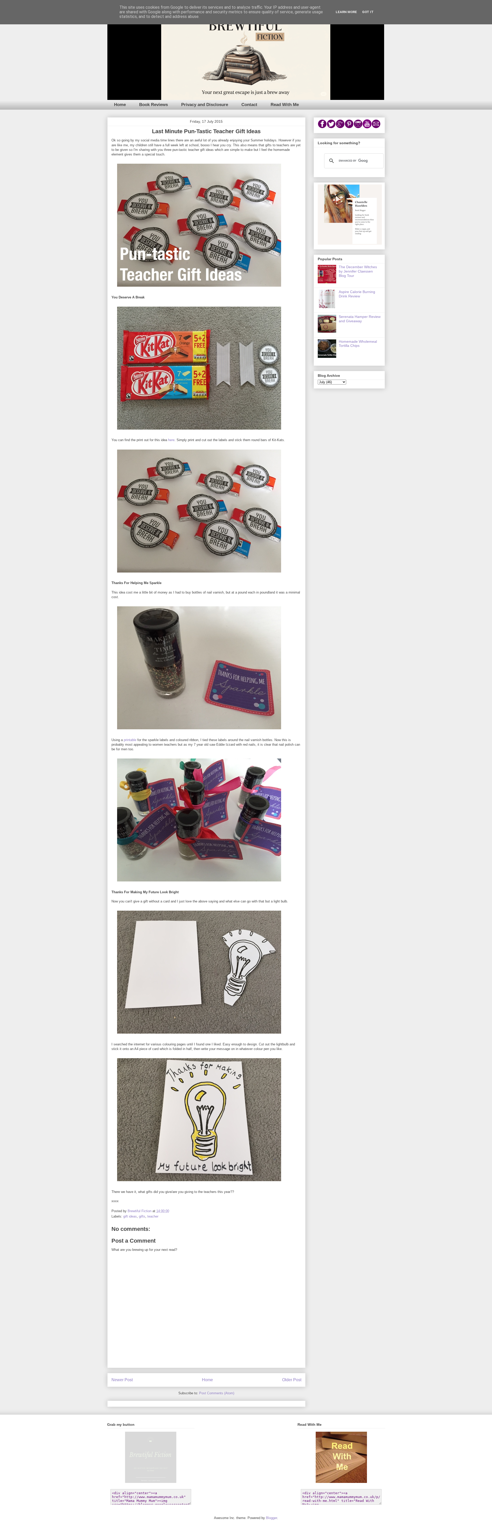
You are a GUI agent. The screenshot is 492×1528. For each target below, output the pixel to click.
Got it (368, 12)
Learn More (346, 12)
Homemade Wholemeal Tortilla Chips (358, 343)
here (171, 440)
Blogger (271, 1518)
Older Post (291, 1380)
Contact (249, 104)
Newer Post (122, 1380)
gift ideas (130, 1216)
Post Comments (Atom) (216, 1393)
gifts (142, 1216)
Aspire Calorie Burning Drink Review (357, 294)
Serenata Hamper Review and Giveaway (360, 319)
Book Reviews (153, 104)
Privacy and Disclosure (204, 104)
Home (120, 104)
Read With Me (285, 104)
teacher (152, 1216)
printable (130, 740)
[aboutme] (350, 243)
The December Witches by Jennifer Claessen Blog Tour (358, 271)
